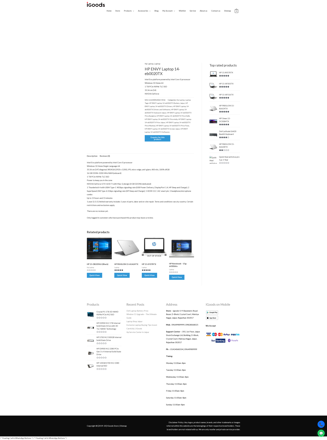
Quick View (94, 275)
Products (128, 11)
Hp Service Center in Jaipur (137, 332)
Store (117, 11)
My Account (167, 11)
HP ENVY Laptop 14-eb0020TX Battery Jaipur (167, 103)
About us (203, 11)
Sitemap (227, 11)
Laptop (157, 64)
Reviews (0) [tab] (105, 156)
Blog (156, 11)
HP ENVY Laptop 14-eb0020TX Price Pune (172, 126)
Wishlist (182, 11)
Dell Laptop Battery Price (137, 311)
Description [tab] (92, 156)
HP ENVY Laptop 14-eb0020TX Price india (161, 119)
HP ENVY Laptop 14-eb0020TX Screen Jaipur (162, 129)
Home (109, 11)
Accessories (143, 11)
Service (193, 11)
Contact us (215, 11)
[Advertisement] (163, 36)
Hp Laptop (149, 64)
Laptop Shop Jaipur (134, 321)
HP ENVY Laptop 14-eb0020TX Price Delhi (173, 116)
